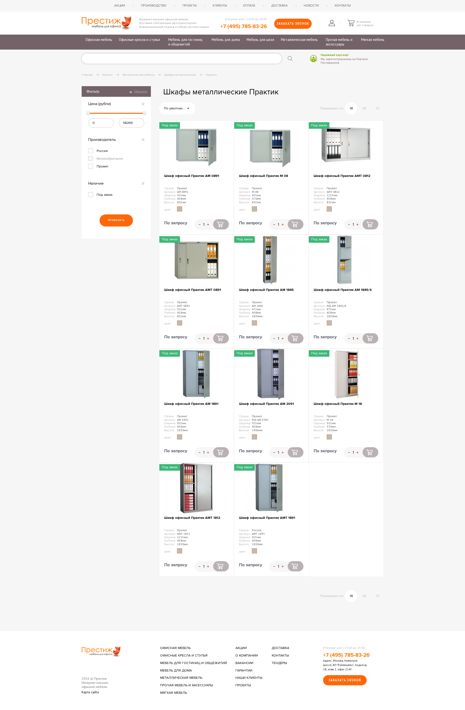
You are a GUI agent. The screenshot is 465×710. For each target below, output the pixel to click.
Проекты (189, 6)
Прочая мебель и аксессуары (339, 42)
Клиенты (220, 6)
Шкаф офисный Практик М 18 (338, 404)
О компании (246, 655)
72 (377, 108)
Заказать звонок (293, 24)
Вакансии (244, 663)
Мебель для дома (226, 39)
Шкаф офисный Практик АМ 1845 (266, 290)
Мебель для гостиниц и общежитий (185, 42)
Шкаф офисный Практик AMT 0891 (192, 290)
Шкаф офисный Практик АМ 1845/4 (343, 290)
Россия (102, 151)
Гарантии (243, 670)
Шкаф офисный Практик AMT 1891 (267, 518)
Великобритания (110, 159)
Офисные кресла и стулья (139, 39)
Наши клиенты (248, 678)
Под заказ (104, 195)
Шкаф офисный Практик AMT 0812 (342, 176)
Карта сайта (90, 692)
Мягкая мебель (372, 39)
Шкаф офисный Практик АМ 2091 (266, 404)
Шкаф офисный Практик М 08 (263, 176)
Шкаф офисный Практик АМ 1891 (191, 404)
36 (364, 108)
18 (351, 108)
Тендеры (279, 663)
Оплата (249, 6)
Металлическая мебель (299, 39)
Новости (311, 6)
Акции (119, 6)
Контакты (343, 6)
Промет (102, 166)
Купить (221, 224)
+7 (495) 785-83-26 (243, 26)
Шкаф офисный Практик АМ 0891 (191, 176)
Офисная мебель (98, 39)
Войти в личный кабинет (332, 23)
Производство (153, 6)
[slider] (88, 112)
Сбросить (140, 91)
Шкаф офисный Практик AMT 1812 (192, 518)
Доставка (279, 6)
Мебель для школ (260, 39)
